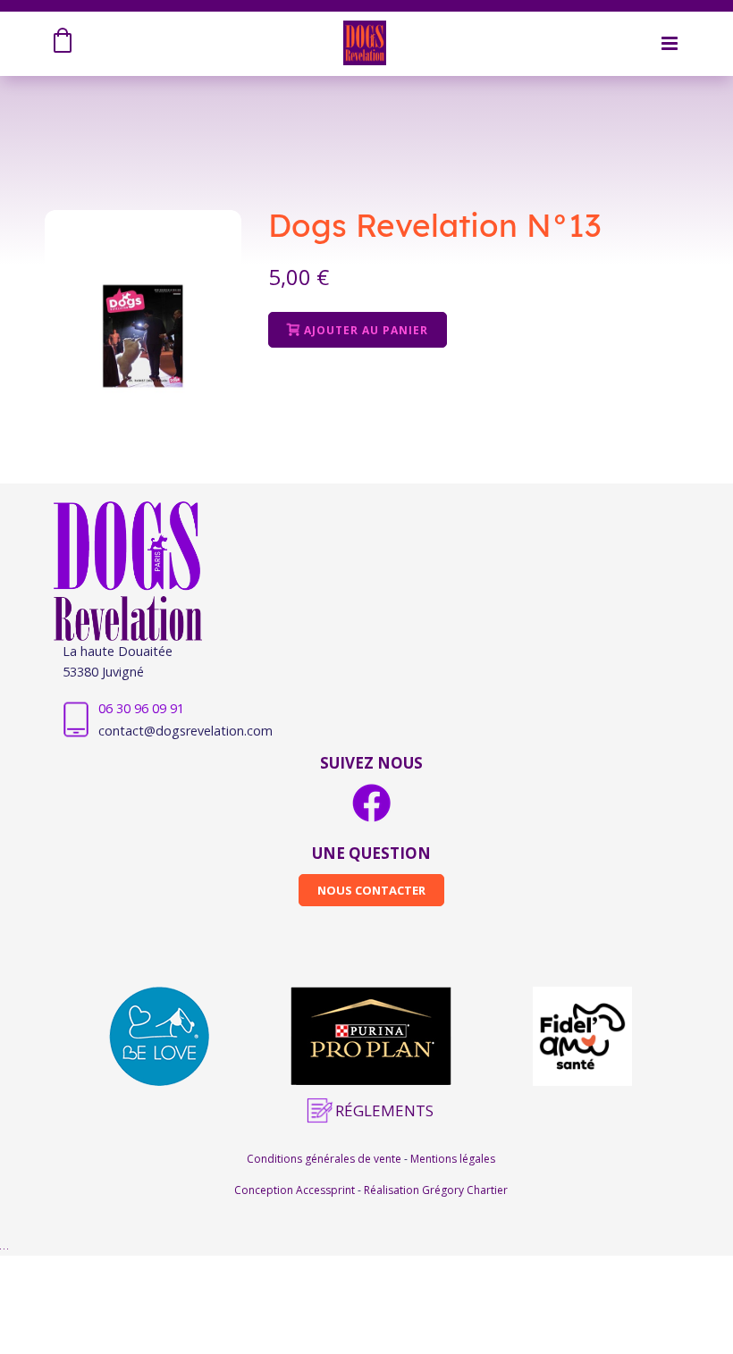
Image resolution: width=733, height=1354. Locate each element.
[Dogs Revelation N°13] (143, 336)
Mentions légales (452, 1158)
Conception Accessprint (296, 1190)
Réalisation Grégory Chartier (436, 1190)
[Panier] (65, 43)
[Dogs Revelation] (364, 41)
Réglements (384, 1110)
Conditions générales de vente (325, 1158)
